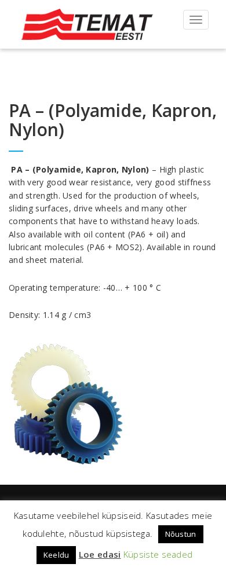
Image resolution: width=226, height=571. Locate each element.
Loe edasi (100, 554)
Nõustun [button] (180, 534)
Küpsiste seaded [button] (158, 554)
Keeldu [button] (56, 555)
